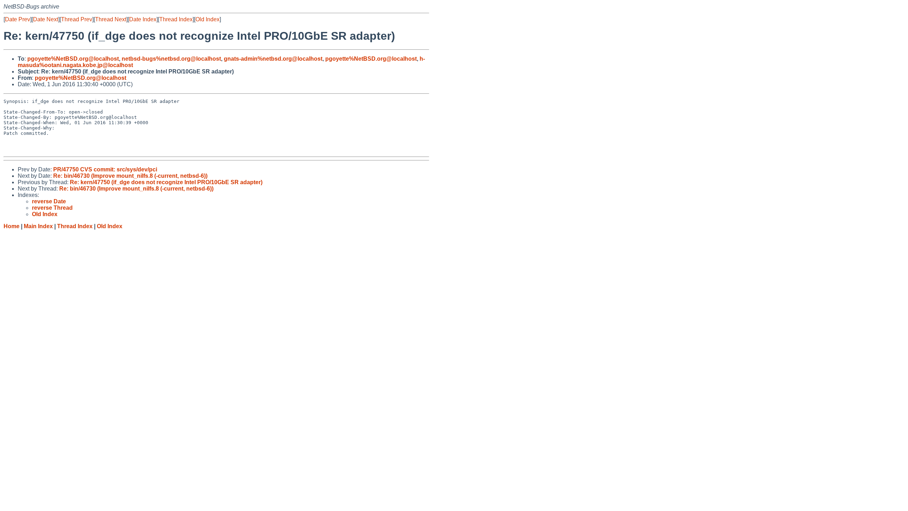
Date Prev (17, 19)
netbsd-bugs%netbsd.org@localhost (171, 59)
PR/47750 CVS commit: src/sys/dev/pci (105, 169)
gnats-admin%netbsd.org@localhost (273, 59)
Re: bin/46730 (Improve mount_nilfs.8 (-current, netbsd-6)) (130, 176)
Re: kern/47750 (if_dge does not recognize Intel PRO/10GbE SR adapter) (166, 182)
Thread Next (110, 19)
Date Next (45, 19)
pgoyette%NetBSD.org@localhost (73, 59)
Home (12, 226)
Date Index (142, 19)
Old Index (207, 19)
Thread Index (176, 19)
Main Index (38, 226)
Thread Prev (76, 19)
